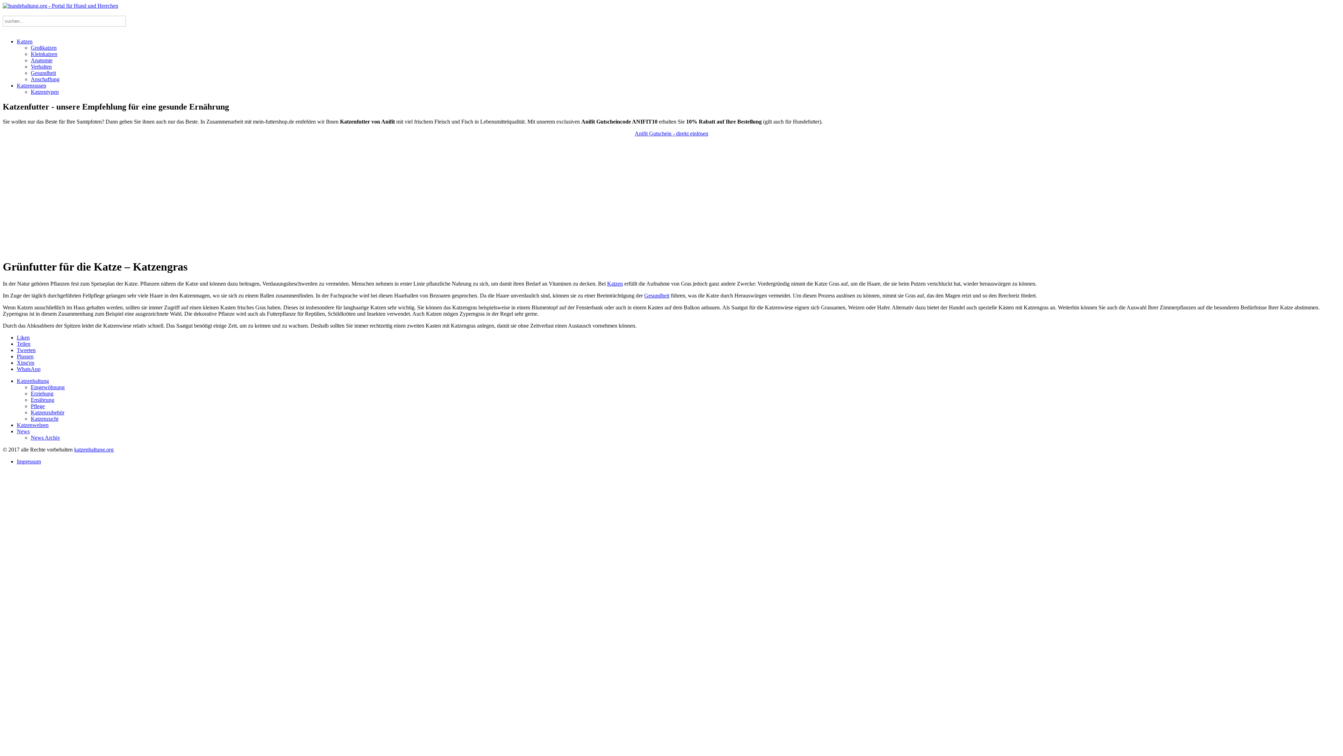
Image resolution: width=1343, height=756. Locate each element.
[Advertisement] (671, 198)
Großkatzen (44, 48)
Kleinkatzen (44, 54)
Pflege (38, 406)
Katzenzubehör (47, 412)
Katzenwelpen (33, 425)
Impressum (29, 461)
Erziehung (42, 394)
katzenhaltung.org (94, 450)
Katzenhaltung (33, 381)
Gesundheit (43, 73)
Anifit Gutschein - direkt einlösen (671, 133)
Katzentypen (45, 92)
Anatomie (41, 60)
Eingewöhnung (48, 387)
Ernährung (42, 400)
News (23, 431)
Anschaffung (45, 79)
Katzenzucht (44, 419)
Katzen (25, 41)
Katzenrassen (31, 86)
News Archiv (45, 438)
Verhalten (41, 67)
